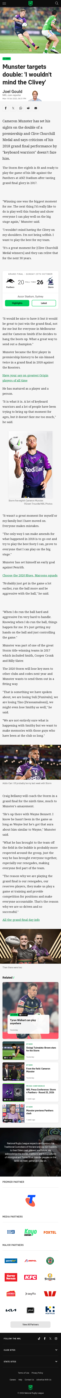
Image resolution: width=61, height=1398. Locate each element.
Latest (44, 303)
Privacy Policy (37, 1373)
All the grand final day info (21, 920)
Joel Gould (12, 91)
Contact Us (29, 1379)
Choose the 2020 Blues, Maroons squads (30, 575)
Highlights (17, 303)
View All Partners (31, 1324)
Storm (6, 59)
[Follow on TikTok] (39, 1338)
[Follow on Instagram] (56, 1338)
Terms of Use (23, 1373)
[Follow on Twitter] (50, 1338)
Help (20, 1379)
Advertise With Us (43, 1379)
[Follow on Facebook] (44, 1338)
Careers (13, 1379)
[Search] (56, 3)
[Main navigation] (4, 3)
